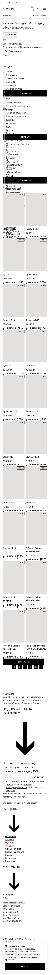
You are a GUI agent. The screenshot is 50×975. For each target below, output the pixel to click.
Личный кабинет (13, 849)
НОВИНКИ (10, 836)
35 (36, 667)
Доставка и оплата (14, 852)
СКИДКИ (9, 845)
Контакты (10, 861)
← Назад (7, 15)
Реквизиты (10, 858)
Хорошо (25, 966)
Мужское (9, 842)
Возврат (9, 855)
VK (6, 897)
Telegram (9, 894)
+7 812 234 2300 (13, 921)
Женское (9, 839)
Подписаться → (39, 777)
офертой (10, 790)
